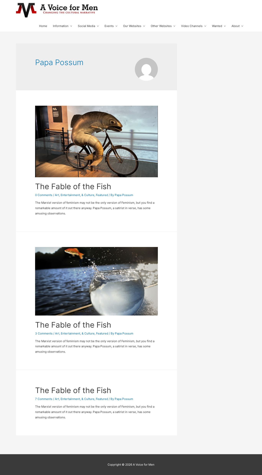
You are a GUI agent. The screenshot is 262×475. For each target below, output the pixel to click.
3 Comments (44, 333)
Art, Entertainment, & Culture (74, 195)
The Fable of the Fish (73, 186)
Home (43, 26)
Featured (102, 195)
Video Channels (192, 26)
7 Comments (43, 399)
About (236, 26)
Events (109, 26)
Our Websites (132, 26)
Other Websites (161, 26)
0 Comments (43, 195)
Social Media (86, 26)
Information (60, 26)
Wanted (217, 26)
